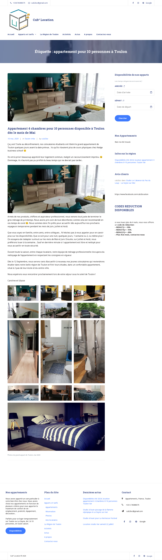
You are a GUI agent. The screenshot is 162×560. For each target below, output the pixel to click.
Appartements (51, 507)
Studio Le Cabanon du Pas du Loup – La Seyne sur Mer (132, 181)
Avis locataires (51, 520)
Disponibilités (15, 531)
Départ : (119, 100)
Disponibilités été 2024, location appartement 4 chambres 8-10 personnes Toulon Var (134, 161)
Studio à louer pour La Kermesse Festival (100, 518)
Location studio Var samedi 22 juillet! (98, 524)
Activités (67, 34)
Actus (77, 34)
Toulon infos (30, 138)
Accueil (11, 34)
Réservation (50, 511)
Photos (49, 515)
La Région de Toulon (49, 34)
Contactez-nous (103, 34)
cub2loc (45, 138)
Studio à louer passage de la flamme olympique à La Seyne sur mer (98, 510)
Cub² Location (43, 20)
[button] (23, 293)
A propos (88, 34)
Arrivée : (120, 86)
